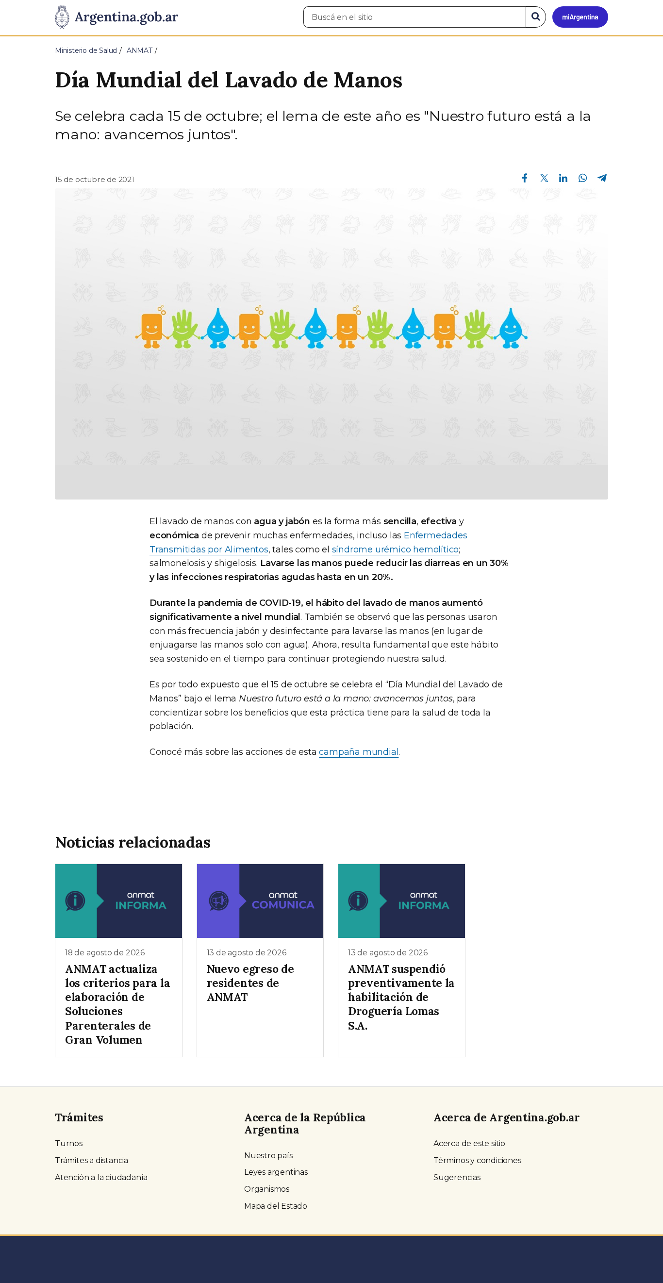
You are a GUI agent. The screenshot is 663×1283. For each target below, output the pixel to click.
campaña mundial (358, 752)
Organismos (266, 1189)
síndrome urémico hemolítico (395, 549)
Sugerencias (457, 1177)
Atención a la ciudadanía (101, 1177)
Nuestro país (268, 1155)
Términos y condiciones (477, 1160)
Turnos (69, 1143)
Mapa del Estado (275, 1206)
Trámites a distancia (91, 1160)
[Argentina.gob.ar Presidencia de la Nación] (116, 17)
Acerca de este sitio (469, 1143)
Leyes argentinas (276, 1172)
